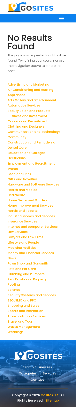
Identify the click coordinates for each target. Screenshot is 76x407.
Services (49, 374)
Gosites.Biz (49, 395)
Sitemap (52, 400)
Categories (28, 374)
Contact (37, 380)
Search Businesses (37, 367)
